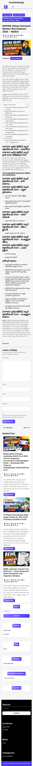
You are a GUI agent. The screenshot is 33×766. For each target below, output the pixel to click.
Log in (5, 649)
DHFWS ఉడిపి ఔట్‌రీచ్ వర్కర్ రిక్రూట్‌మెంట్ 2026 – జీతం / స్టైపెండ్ (16, 127)
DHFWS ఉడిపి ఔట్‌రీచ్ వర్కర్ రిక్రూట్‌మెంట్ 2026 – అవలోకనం (16, 108)
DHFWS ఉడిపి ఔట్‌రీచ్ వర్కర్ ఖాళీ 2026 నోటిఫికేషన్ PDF (15, 112)
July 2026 (6, 634)
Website (4, 403)
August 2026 (7, 630)
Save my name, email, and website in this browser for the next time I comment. (14, 416)
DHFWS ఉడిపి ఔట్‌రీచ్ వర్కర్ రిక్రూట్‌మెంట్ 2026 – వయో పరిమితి (16, 123)
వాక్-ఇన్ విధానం (8, 138)
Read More (10, 495)
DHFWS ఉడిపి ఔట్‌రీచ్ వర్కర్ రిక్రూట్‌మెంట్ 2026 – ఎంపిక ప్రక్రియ (16, 135)
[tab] (6, 7)
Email (4, 394)
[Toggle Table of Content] (27, 105)
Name (4, 384)
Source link (5, 343)
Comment (5, 357)
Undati (18, 35)
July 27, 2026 (10, 580)
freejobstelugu (16, 2)
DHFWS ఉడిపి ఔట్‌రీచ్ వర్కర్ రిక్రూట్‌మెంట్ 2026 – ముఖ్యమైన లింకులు (15, 141)
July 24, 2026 (10, 474)
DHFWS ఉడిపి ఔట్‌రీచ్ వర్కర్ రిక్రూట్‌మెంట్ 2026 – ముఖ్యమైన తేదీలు (16, 131)
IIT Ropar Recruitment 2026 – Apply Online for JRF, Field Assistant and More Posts (16, 517)
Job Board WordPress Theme (11, 763)
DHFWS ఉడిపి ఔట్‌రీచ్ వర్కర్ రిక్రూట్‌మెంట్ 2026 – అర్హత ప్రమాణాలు (16, 120)
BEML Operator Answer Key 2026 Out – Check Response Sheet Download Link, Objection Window (16, 572)
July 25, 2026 (10, 523)
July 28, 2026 (9, 35)
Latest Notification (19, 15)
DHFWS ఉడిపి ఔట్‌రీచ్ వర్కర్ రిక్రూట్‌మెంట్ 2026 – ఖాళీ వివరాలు (16, 116)
